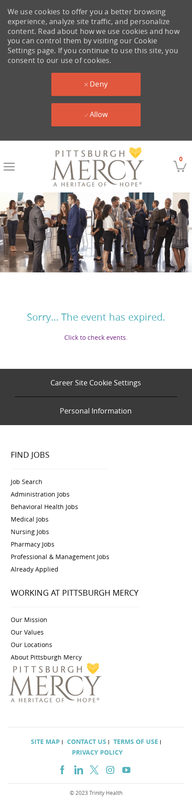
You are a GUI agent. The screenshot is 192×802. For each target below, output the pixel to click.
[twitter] (94, 769)
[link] (98, 166)
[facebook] (62, 769)
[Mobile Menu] (9, 166)
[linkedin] (78, 769)
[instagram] (110, 769)
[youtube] (126, 769)
